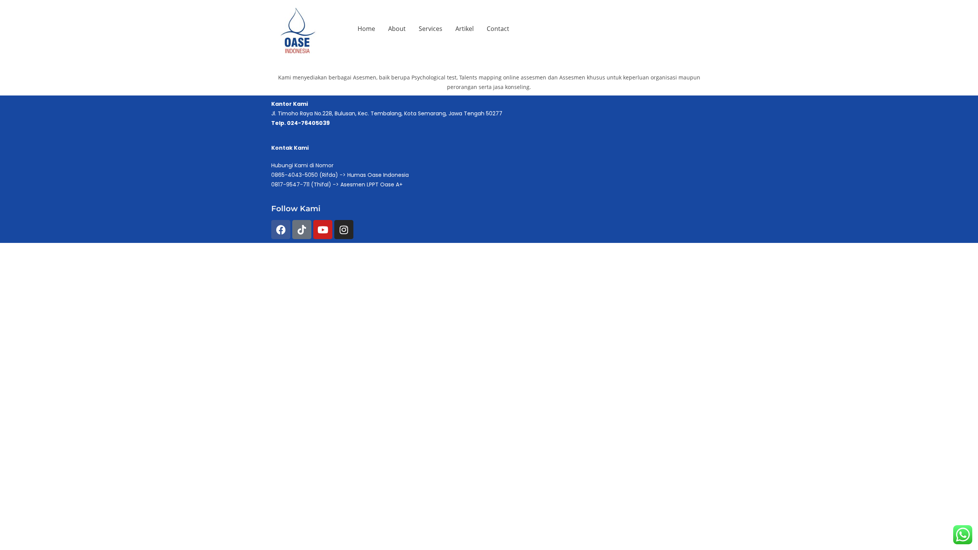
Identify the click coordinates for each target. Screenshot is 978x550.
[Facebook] (280, 229)
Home (366, 28)
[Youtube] (322, 229)
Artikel (464, 28)
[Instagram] (343, 229)
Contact (498, 28)
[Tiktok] (301, 229)
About (397, 28)
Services (430, 28)
